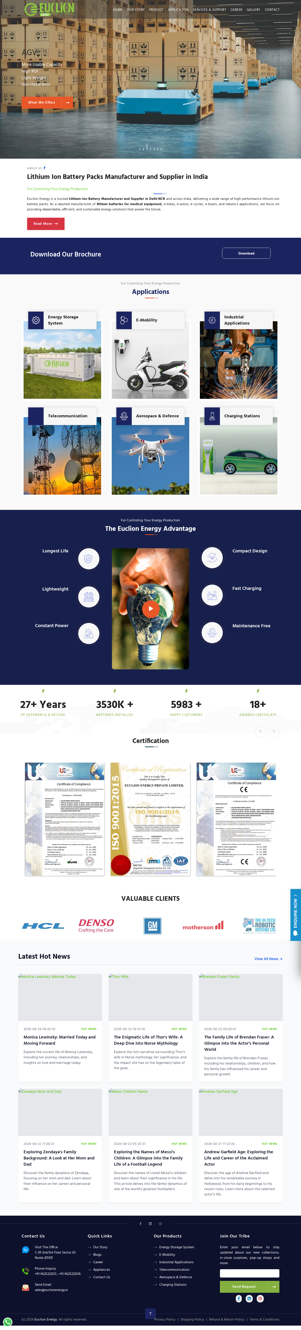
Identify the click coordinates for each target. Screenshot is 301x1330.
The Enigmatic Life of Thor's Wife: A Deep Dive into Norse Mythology (148, 1040)
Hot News (89, 1029)
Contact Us (101, 1277)
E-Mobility (146, 320)
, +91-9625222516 (69, 1274)
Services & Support (209, 10)
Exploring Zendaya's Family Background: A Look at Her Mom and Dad (59, 1158)
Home (118, 10)
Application (178, 10)
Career (236, 10)
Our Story (136, 10)
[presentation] (260, 731)
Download (246, 253)
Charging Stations (242, 416)
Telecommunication (67, 416)
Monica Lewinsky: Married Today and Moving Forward (60, 1040)
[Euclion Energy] (50, 8)
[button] (143, 147)
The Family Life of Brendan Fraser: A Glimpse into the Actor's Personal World (239, 1043)
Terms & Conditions (264, 1320)
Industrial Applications (237, 320)
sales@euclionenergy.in (51, 1290)
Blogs (97, 1255)
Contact (272, 10)
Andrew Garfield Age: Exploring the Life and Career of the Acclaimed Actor (238, 1158)
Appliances (101, 1269)
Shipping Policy (192, 1320)
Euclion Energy (46, 1320)
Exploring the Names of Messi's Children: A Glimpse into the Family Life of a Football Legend (148, 1158)
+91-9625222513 (45, 1274)
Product (156, 10)
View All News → (269, 959)
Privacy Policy (164, 1320)
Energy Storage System (63, 320)
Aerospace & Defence (157, 416)
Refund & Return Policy (226, 1320)
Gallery (253, 10)
